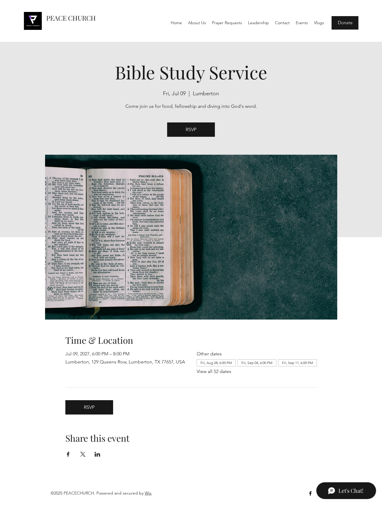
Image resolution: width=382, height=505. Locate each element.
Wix (148, 493)
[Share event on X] (83, 454)
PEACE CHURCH (71, 17)
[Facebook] (310, 493)
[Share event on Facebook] (68, 454)
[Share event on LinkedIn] (97, 454)
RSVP (191, 129)
